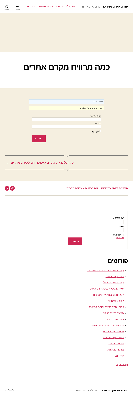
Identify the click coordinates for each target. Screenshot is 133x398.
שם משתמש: (95, 116)
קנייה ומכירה (118, 356)
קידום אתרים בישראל (113, 282)
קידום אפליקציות (116, 301)
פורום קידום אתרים (115, 6)
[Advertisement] (66, 32)
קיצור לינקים (122, 364)
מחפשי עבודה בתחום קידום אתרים (107, 325)
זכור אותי (95, 132)
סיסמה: (98, 123)
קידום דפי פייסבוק (115, 319)
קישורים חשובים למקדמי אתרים (108, 295)
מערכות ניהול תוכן (115, 349)
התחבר (38, 138)
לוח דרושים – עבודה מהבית (40, 6)
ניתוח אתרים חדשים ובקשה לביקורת (106, 307)
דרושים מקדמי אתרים (113, 331)
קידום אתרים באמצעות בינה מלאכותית (105, 270)
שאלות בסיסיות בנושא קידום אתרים (106, 288)
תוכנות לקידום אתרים (113, 337)
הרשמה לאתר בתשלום (65, 6)
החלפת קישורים (116, 343)
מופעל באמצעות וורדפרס (85, 390)
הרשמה (120, 237)
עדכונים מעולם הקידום (113, 313)
